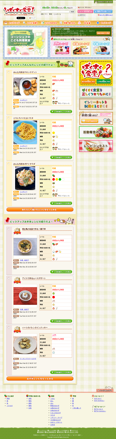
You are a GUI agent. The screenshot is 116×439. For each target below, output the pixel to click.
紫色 (30, 406)
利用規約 (41, 432)
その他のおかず (55, 420)
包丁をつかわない (100, 411)
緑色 (30, 403)
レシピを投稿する (64, 430)
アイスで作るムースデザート (34, 278)
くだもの (10, 406)
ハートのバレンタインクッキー (35, 327)
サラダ (52, 415)
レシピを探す (53, 430)
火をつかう (98, 398)
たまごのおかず (55, 413)
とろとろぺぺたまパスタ (23, 118)
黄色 (30, 401)
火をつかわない (99, 400)
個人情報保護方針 (51, 432)
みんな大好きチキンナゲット (25, 72)
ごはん (52, 398)
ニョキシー (23, 100)
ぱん (51, 403)
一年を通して (76, 408)
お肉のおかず (54, 408)
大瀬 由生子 (24, 260)
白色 (30, 408)
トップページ (43, 430)
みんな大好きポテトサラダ (24, 164)
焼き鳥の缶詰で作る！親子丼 (34, 229)
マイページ (75, 430)
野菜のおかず (54, 406)
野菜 (8, 398)
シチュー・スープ (56, 417)
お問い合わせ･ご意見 (72, 432)
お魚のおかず (54, 410)
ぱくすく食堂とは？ (106, 15)
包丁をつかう (98, 409)
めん (51, 401)
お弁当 (52, 425)
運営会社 (61, 432)
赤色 (30, 398)
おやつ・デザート (56, 422)
